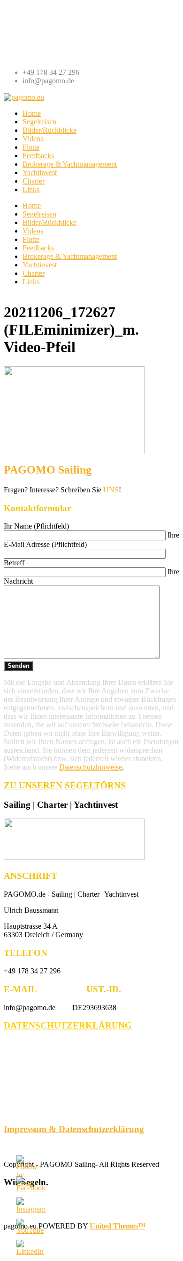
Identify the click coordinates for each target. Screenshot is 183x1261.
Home (32, 205)
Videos (33, 231)
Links (31, 282)
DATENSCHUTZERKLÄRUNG (68, 1025)
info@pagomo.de (48, 81)
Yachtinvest (40, 265)
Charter (34, 273)
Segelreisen (39, 214)
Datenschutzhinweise (90, 767)
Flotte (31, 239)
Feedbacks (38, 248)
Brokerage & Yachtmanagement (70, 256)
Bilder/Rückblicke (49, 222)
